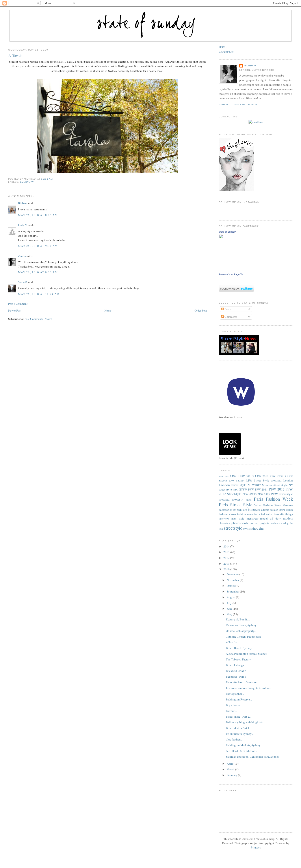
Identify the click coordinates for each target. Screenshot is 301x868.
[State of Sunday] (232, 270)
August (231, 597)
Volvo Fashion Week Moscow (273, 505)
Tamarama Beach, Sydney (241, 625)
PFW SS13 (264, 494)
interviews (224, 518)
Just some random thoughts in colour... (248, 688)
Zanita (22, 256)
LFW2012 (276, 480)
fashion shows (227, 514)
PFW (251, 489)
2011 (226, 563)
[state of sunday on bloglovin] (236, 189)
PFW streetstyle (282, 494)
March (231, 769)
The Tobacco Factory (238, 659)
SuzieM (22, 282)
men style (237, 518)
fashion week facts (248, 514)
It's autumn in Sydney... (239, 734)
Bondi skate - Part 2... (238, 716)
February (232, 775)
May (230, 614)
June (230, 609)
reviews (275, 523)
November (233, 580)
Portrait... (231, 711)
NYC (235, 489)
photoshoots (239, 523)
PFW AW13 (249, 494)
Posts (227, 309)
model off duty (270, 518)
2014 (226, 546)
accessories (225, 510)
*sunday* (250, 65)
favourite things (283, 514)
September (233, 591)
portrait (254, 523)
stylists (247, 529)
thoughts (258, 528)
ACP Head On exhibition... (241, 751)
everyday (27, 182)
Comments (230, 317)
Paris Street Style (235, 504)
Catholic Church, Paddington (243, 636)
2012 (226, 558)
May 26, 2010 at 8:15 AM (38, 215)
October (232, 586)
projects (264, 523)
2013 (226, 552)
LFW (233, 476)
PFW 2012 (276, 489)
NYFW (243, 489)
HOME (223, 47)
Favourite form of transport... (243, 682)
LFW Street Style (257, 480)
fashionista (266, 514)
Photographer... (235, 694)
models (288, 518)
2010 (226, 569)
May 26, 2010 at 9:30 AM (38, 246)
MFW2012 (254, 485)
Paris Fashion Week (273, 499)
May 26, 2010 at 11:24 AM (38, 294)
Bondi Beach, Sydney (239, 648)
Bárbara (22, 203)
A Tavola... (17, 55)
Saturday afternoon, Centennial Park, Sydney (252, 757)
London (288, 480)
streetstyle (233, 528)
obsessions (224, 523)
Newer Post (14, 310)
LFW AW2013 (278, 476)
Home (107, 310)
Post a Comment (18, 304)
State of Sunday (227, 231)
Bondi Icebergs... (236, 665)
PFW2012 (224, 499)
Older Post (201, 310)
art (234, 509)
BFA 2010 (224, 476)
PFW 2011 (261, 489)
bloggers (254, 509)
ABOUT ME (226, 52)
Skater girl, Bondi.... (238, 619)
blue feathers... (234, 739)
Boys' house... (234, 705)
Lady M (23, 225)
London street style (232, 485)
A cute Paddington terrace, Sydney (246, 654)
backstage (242, 509)
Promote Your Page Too (231, 274)
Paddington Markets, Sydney (243, 745)
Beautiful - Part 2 (236, 671)
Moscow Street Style (275, 485)
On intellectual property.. (241, 631)
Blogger (255, 847)
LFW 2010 (246, 476)
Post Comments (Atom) (38, 319)
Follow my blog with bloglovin (244, 722)
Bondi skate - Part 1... (238, 728)
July (229, 603)
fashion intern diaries (281, 509)
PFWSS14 (237, 499)
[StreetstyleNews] (239, 354)
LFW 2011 (262, 476)
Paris (248, 499)
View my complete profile (238, 104)
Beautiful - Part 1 (236, 676)
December (233, 574)
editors (265, 510)
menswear (252, 518)
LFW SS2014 (237, 480)
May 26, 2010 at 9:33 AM (38, 272)
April (230, 764)
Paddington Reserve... (239, 699)
